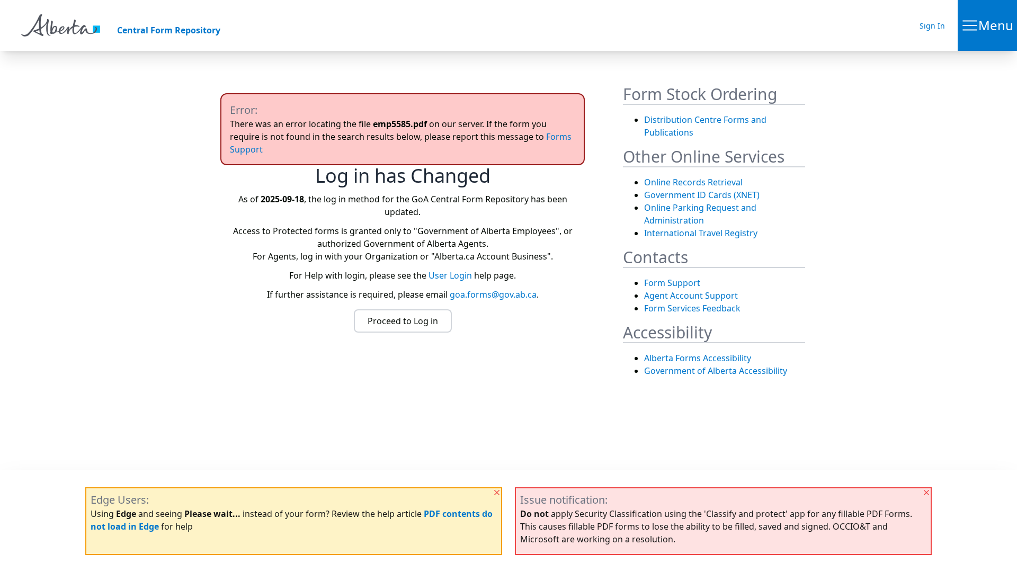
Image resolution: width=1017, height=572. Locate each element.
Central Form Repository (168, 30)
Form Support (672, 283)
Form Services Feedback (692, 308)
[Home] (60, 25)
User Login (450, 275)
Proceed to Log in (403, 321)
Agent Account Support (691, 295)
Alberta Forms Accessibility (697, 358)
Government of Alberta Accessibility (715, 371)
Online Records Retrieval (693, 182)
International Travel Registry (700, 233)
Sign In (932, 26)
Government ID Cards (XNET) (702, 195)
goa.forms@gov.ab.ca (493, 294)
